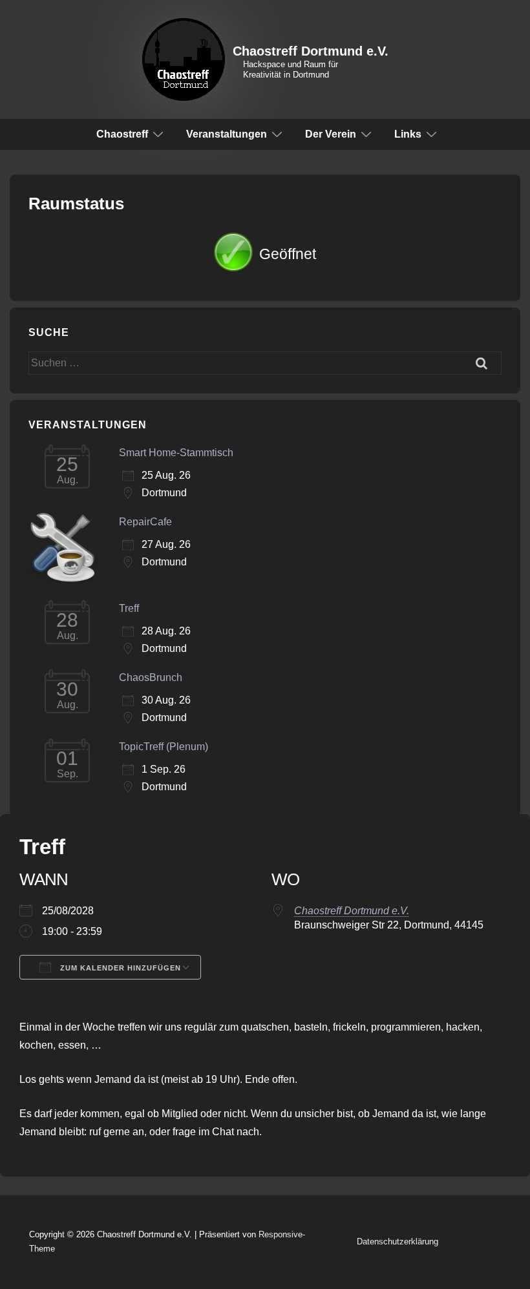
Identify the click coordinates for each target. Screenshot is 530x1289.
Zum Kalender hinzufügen (119, 968)
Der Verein (330, 134)
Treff (129, 608)
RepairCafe (145, 521)
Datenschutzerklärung (397, 1241)
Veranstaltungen (226, 134)
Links (407, 134)
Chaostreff (122, 134)
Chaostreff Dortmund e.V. (310, 51)
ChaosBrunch (150, 677)
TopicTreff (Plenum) (163, 746)
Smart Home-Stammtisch (176, 452)
